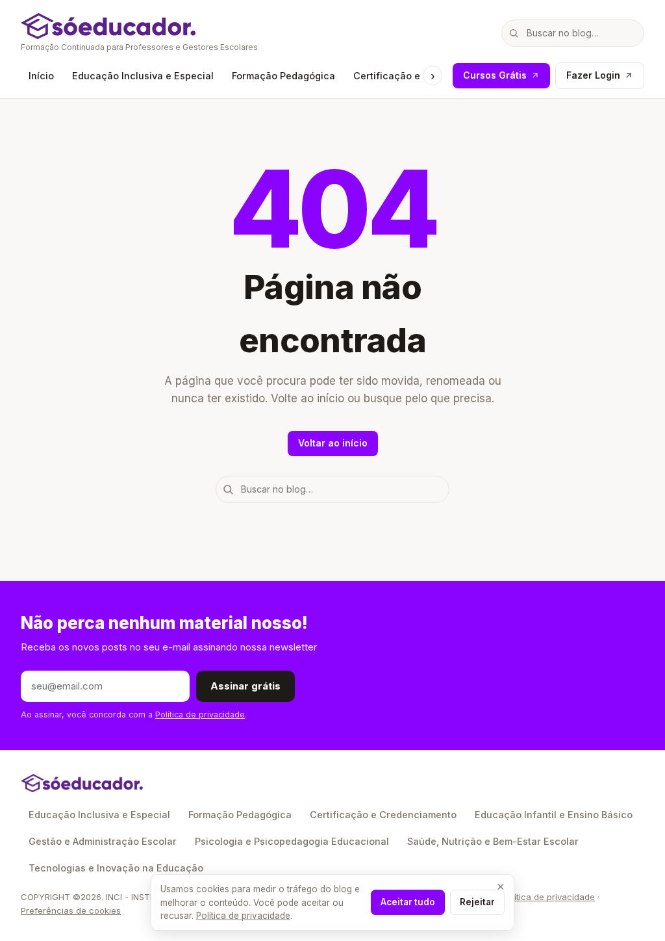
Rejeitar (477, 902)
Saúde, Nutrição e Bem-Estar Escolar (493, 841)
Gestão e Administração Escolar (103, 841)
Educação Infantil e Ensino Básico (554, 814)
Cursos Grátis (495, 75)
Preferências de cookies (71, 910)
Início (41, 75)
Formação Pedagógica (283, 75)
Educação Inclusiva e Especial (143, 75)
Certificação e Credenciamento (383, 814)
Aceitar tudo (408, 902)
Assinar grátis (245, 686)
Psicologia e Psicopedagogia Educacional (292, 841)
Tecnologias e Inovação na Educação (116, 867)
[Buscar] (513, 33)
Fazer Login (593, 75)
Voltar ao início (333, 442)
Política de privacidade (200, 714)
